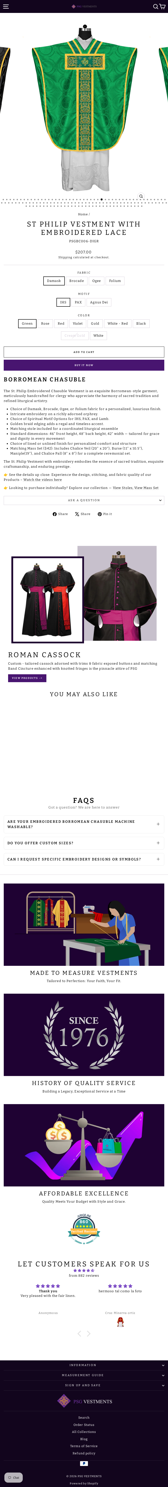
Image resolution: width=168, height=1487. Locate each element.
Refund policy (84, 1453)
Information (83, 1365)
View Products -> (27, 678)
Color (84, 315)
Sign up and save (83, 1385)
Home (83, 214)
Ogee (96, 281)
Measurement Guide (83, 1375)
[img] (84, 1270)
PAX (78, 302)
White (98, 336)
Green (27, 324)
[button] (80, 1334)
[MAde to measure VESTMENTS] (84, 924)
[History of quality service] (84, 1035)
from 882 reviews (84, 1276)
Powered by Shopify (84, 1483)
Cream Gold (75, 336)
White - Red (118, 324)
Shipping (65, 257)
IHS (63, 302)
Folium (115, 281)
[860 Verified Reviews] (84, 1247)
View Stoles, (123, 488)
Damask (54, 281)
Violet (78, 324)
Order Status (84, 1425)
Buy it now (84, 365)
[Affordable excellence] (84, 1145)
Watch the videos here (42, 480)
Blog (84, 1439)
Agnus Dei (99, 302)
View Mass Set (146, 488)
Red (61, 324)
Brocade (76, 281)
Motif (84, 294)
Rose (45, 324)
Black (141, 324)
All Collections (84, 1432)
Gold (95, 324)
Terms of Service (84, 1446)
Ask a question (84, 500)
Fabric (84, 272)
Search (84, 1418)
